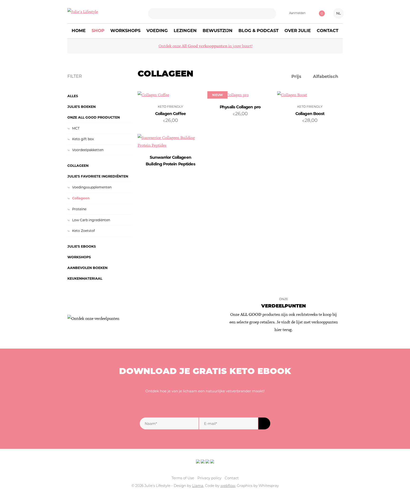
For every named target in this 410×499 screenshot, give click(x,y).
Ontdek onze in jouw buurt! (205, 46)
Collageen (78, 165)
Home (79, 30)
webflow (227, 486)
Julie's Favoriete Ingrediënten (97, 176)
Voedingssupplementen (92, 187)
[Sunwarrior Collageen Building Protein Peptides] (170, 141)
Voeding (157, 30)
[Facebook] (188, 404)
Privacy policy (209, 478)
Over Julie (297, 30)
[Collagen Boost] (310, 95)
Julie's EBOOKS (81, 246)
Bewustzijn (218, 30)
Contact (327, 30)
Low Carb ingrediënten (91, 220)
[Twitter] (199, 404)
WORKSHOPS (79, 257)
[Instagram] (209, 404)
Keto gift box (83, 139)
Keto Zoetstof (83, 231)
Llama (197, 486)
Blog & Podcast (258, 30)
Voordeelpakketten (87, 150)
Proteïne (79, 209)
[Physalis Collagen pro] (240, 95)
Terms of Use (183, 478)
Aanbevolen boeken (87, 268)
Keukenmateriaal (84, 278)
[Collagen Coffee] (170, 95)
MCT (75, 128)
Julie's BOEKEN (81, 107)
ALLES (72, 96)
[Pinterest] (219, 404)
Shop (98, 30)
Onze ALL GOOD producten (93, 117)
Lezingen (185, 30)
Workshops (125, 30)
